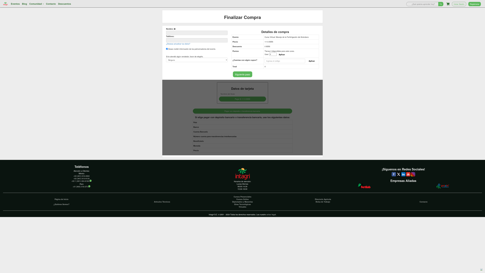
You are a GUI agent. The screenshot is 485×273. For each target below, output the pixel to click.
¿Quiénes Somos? (61, 204)
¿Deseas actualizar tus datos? (178, 43)
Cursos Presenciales (242, 196)
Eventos (15, 3)
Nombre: (170, 29)
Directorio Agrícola (323, 199)
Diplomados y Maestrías (242, 201)
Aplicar (282, 54)
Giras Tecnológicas (242, 204)
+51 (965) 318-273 (80, 186)
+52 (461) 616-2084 (82, 176)
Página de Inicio (61, 199)
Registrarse (474, 4)
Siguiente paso (242, 74)
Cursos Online (242, 199)
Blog (24, 3)
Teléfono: (170, 36)
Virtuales (242, 207)
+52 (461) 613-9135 (82, 178)
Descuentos (64, 3)
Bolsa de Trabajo (323, 201)
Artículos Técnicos (162, 201)
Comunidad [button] (35, 3)
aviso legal (271, 214)
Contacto (51, 3)
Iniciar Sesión (459, 4)
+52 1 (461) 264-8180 (80, 181)
